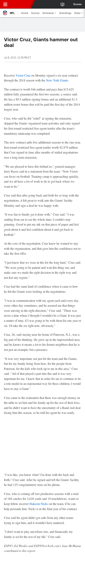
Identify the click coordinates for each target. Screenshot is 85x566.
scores (77, 4)
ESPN (21, 4)
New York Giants (57, 80)
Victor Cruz (23, 75)
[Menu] (5, 4)
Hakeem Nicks (38, 504)
